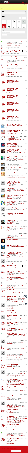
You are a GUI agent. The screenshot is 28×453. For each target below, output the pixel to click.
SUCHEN (4, 35)
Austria (10, 406)
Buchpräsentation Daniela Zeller (11, 340)
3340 (17, 421)
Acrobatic (8, 421)
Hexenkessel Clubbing (12, 239)
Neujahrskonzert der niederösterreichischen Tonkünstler (16, 334)
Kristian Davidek (19, 256)
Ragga (13, 383)
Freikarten (12, 237)
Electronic (10, 256)
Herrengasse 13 (11, 368)
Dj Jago (8, 230)
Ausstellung (23, 177)
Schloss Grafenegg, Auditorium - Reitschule (15, 355)
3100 (16, 362)
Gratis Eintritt (16, 301)
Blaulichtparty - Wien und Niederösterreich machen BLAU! (15, 125)
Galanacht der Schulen (12, 364)
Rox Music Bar (22, 390)
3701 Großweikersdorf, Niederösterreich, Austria (14, 318)
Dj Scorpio (8, 211)
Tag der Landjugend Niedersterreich (12, 202)
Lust (10, 362)
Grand (18, 375)
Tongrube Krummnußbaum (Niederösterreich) (15, 381)
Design (23, 375)
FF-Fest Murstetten (11, 328)
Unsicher (8, 375)
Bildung (12, 362)
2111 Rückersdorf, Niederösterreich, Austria (11, 307)
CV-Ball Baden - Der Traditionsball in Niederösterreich (15, 346)
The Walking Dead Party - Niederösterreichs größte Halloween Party (13, 150)
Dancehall (13, 177)
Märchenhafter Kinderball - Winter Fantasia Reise (13, 51)
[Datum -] (20, 18)
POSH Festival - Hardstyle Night (15, 41)
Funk (16, 177)
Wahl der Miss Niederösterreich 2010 (12, 371)
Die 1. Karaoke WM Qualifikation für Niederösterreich (11, 388)
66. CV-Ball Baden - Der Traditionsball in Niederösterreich (15, 246)
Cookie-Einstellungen (5, 450)
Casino (22, 247)
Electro (8, 256)
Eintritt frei (12, 301)
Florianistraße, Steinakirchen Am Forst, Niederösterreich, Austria (16, 190)
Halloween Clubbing (12, 208)
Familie (13, 406)
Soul (18, 177)
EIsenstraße (13, 422)
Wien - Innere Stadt (22, 435)
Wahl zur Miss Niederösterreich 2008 (12, 417)
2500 (20, 376)
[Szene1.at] (6, 2)
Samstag (11, 375)
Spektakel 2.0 (9, 185)
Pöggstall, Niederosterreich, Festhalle (15, 312)
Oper (7, 337)
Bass (24, 383)
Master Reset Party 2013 (11, 297)
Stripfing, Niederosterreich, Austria (12, 242)
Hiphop (10, 177)
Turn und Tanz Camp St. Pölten (15, 163)
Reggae (10, 383)
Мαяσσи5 (12, 435)
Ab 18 (10, 237)
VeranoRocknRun (11, 310)
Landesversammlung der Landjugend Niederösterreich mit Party (12, 395)
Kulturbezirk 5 (23, 362)
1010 (19, 367)
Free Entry (11, 263)
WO (3, 11)
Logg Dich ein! (24, 2)
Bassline (8, 384)
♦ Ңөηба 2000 (16, 367)
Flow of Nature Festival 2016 (12, 157)
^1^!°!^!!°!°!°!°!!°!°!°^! (19, 420)
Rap (20, 177)
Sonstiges (23, 406)
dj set (15, 256)
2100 (22, 376)
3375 (20, 384)
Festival (8, 263)
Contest (14, 263)
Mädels (24, 420)
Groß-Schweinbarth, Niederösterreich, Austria (11, 223)
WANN (3, 16)
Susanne (10, 367)
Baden (8, 376)
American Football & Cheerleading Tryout (12, 144)
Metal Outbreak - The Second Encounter (14, 272)
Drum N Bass (20, 383)
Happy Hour (8, 301)
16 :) (15, 421)
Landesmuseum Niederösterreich (12, 360)
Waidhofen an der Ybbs (10, 407)
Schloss (17, 422)
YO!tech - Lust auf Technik (13, 358)
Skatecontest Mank (11, 260)
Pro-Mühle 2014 (11, 220)
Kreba (7, 383)
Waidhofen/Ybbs (20, 421)
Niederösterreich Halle (11, 43)
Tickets (8, 62)
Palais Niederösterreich (11, 54)
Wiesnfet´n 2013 (11, 289)
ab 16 (7, 308)
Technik (8, 362)
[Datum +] (23, 18)
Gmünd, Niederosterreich (11, 267)
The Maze (9, 304)
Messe (8, 429)
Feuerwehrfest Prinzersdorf (14, 277)
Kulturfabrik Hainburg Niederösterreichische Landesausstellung (14, 139)
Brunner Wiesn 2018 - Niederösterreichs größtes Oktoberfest (13, 58)
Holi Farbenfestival (11, 265)
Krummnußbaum (16, 384)
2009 (20, 406)
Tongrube (22, 384)
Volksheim (8, 255)
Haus (14, 375)
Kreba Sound (16, 383)
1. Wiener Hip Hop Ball (11, 173)
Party (7, 406)
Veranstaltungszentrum (11, 405)
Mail (13, 367)
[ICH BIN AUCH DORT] (26, 41)
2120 (15, 407)
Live (8, 420)
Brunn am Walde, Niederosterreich (15, 286)
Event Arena (21, 126)
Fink (10, 420)
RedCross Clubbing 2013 (12, 316)
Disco (7, 205)
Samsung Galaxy (21, 301)
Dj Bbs (8, 237)
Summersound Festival (12, 409)
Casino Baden (22, 373)
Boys (15, 420)
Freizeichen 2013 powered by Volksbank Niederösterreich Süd (15, 253)
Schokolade (8, 435)
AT (14, 362)
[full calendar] (25, 18)
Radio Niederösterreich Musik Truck (12, 323)
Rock (7, 287)
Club (13, 256)
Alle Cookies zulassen (15, 450)
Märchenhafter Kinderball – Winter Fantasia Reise (14, 131)
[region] (14, 449)
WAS (3, 30)
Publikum (17, 376)
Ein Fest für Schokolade (13, 424)
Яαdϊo (16, 375)
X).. (7, 420)
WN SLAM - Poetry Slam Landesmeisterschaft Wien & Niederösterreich (14, 182)
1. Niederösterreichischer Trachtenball (13, 352)
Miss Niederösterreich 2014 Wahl (12, 233)
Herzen (20, 375)
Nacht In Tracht (10, 136)
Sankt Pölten (19, 362)
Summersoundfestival (12, 379)
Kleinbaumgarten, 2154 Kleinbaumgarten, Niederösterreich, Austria (14, 292)
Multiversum (23, 335)
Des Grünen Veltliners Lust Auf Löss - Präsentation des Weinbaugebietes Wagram (16, 195)
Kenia (20, 422)
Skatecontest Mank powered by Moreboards (15, 214)
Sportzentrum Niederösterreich (12, 146)
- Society (14, 376)
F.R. (14, 435)
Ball (7, 367)
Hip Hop (8, 177)
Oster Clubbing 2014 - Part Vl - (12, 227)
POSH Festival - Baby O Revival (15, 46)
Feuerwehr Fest (11, 188)
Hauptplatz (21, 324)
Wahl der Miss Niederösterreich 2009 (12, 402)
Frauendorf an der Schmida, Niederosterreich (16, 299)
